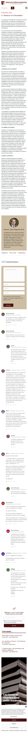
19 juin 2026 (5, 651)
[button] (26, 706)
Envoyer (8, 305)
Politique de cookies (5, 730)
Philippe (13, 569)
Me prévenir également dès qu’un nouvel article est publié (13, 621)
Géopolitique (21, 253)
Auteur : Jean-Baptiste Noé (14, 229)
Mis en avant (12, 253)
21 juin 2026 (5, 644)
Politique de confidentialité (14, 730)
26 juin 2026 (5, 637)
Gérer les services (13, 716)
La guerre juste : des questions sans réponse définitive (13, 649)
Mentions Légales (23, 730)
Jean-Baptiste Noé (13, 637)
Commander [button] (11, 704)
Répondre (9, 325)
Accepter (14, 720)
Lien (15, 325)
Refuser (14, 723)
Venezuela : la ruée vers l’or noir (12, 635)
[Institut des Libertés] (14, 3)
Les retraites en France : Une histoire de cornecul (13, 642)
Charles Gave (12, 644)
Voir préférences (14, 727)
